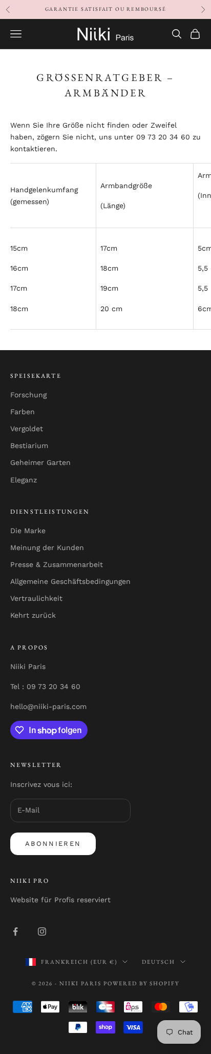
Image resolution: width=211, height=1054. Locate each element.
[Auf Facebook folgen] (15, 931)
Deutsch (158, 961)
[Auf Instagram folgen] (42, 931)
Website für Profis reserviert (60, 900)
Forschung (28, 395)
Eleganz (23, 480)
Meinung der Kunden (47, 547)
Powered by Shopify (141, 983)
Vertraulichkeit (36, 598)
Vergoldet (26, 428)
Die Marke (28, 530)
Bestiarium (29, 445)
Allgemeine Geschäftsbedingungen (70, 581)
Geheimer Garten (40, 462)
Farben (22, 412)
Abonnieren (53, 843)
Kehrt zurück (33, 615)
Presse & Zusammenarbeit (56, 564)
